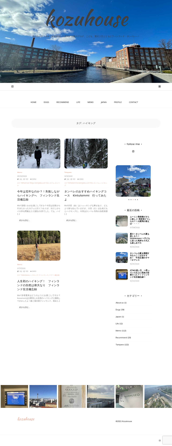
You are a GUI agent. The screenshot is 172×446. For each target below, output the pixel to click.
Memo (19, 172)
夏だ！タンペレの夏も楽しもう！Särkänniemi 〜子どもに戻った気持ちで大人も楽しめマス (140, 238)
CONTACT (133, 102)
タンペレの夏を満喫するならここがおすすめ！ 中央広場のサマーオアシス (139, 256)
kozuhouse (86, 18)
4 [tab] (135, 199)
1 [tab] (128, 199)
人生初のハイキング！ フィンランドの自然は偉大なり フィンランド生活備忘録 (38, 285)
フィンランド (43, 275)
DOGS (46, 102)
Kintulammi (73, 183)
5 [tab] (137, 199)
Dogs (118, 309)
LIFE (78, 102)
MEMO (90, 102)
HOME (33, 102)
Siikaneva (25, 275)
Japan (118, 316)
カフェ (51, 183)
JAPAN (104, 102)
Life (117, 323)
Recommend (121, 337)
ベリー (51, 275)
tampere (38, 183)
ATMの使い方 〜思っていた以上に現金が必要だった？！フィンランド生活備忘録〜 (140, 273)
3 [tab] (133, 199)
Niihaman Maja (27, 183)
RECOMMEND (62, 102)
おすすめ (45, 183)
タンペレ (96, 183)
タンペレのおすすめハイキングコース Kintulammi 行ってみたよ (85, 195)
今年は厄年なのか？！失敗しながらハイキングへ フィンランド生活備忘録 (38, 195)
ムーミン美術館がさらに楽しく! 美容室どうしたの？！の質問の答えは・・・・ (140, 220)
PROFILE (118, 102)
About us (120, 302)
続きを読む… (24, 220)
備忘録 (57, 275)
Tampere (67, 172)
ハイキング (34, 275)
